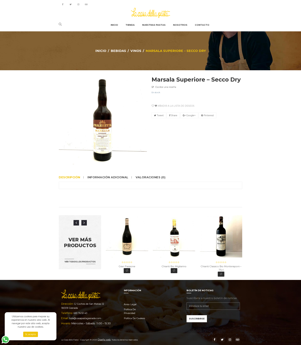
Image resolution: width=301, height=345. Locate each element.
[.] (63, 4)
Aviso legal (130, 304)
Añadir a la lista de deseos (175, 105)
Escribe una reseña (165, 87)
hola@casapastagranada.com (85, 318)
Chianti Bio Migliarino (174, 266)
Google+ (191, 115)
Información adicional (107, 177)
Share (173, 115)
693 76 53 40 (80, 313)
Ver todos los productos (80, 261)
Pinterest (208, 115)
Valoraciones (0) (150, 177)
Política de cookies (134, 318)
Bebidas (118, 51)
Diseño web (104, 339)
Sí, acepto (30, 334)
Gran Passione (127, 266)
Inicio (100, 51)
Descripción (69, 177)
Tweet (160, 115)
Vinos (135, 51)
